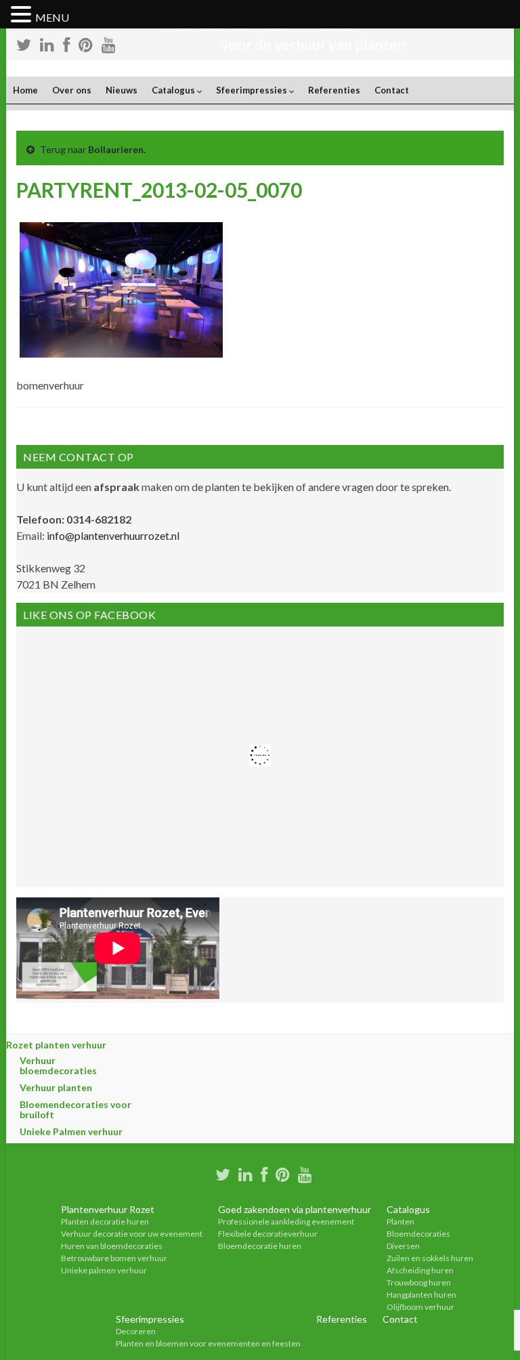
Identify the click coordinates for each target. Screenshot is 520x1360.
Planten (400, 1221)
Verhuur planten (56, 1087)
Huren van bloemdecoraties (111, 1246)
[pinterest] (283, 1173)
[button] (23, 15)
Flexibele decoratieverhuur (268, 1234)
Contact (391, 90)
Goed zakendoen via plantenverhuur (294, 1209)
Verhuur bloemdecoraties (58, 1065)
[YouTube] (305, 1173)
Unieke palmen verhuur (104, 1270)
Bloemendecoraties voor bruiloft (75, 1109)
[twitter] (222, 1173)
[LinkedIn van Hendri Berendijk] (245, 1173)
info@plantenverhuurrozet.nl (113, 535)
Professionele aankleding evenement (286, 1221)
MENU (52, 17)
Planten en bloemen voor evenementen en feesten (208, 1343)
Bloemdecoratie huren (259, 1246)
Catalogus (174, 90)
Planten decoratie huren (105, 1221)
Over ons (71, 90)
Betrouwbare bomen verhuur (114, 1258)
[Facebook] (264, 1173)
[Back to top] (489, 1329)
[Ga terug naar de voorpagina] (260, 68)
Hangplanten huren (421, 1295)
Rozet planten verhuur (56, 1044)
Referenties (334, 90)
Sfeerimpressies (252, 90)
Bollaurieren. (117, 149)
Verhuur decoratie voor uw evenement (131, 1234)
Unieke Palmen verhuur (71, 1131)
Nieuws (121, 90)
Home (25, 90)
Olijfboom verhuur (420, 1307)
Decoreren (136, 1331)
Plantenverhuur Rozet (107, 1209)
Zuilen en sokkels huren (430, 1258)
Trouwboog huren (419, 1282)
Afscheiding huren (420, 1270)
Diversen (403, 1246)
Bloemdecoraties (418, 1234)
